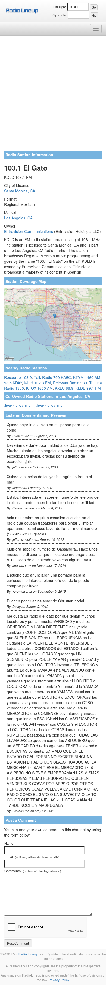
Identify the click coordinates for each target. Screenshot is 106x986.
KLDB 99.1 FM (88, 388)
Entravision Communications (28, 231)
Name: (9, 843)
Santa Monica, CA (19, 191)
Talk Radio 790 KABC (52, 377)
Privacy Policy (59, 979)
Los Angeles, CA (18, 218)
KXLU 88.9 (64, 388)
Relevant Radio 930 (70, 382)
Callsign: (59, 7)
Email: (32, 857)
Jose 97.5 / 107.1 (19, 405)
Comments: (32, 870)
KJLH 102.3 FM (37, 382)
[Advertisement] (53, 95)
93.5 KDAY (13, 382)
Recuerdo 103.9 (18, 377)
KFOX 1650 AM (39, 388)
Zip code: (59, 15)
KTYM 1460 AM (86, 377)
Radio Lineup (28, 954)
